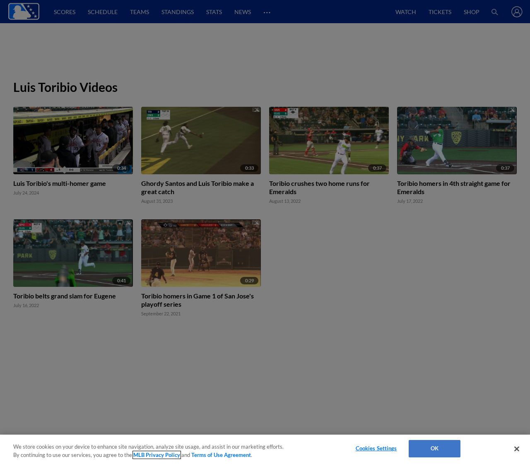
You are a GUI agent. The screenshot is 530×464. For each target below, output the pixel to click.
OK (434, 448)
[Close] (517, 449)
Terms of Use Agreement (221, 455)
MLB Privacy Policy (156, 455)
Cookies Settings (376, 448)
